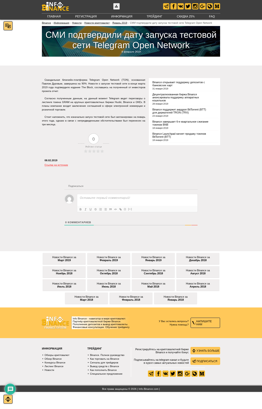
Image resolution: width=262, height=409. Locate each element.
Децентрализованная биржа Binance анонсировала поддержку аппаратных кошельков (175, 97)
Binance (46, 22)
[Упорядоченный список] (100, 209)
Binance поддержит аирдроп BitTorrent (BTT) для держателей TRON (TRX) (179, 111)
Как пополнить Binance (103, 370)
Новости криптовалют (97, 22)
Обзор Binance (53, 358)
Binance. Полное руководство (107, 355)
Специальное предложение (106, 373)
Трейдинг (154, 16)
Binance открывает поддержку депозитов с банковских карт (178, 84)
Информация (121, 16)
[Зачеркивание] (95, 209)
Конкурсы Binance (55, 362)
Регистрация (86, 16)
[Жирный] (80, 209)
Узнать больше (208, 350)
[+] (130, 209)
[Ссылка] (120, 209)
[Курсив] (85, 209)
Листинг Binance (54, 366)
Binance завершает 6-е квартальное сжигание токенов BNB (180, 123)
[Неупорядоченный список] (105, 209)
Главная (54, 16)
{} (125, 209)
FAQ (212, 16)
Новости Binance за (64, 259)
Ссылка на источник (56, 165)
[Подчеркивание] (90, 209)
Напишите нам (204, 323)
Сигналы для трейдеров (104, 362)
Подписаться (207, 361)
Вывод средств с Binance (104, 366)
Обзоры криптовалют (57, 355)
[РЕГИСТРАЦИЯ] (8, 399)
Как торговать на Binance (104, 358)
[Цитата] (110, 209)
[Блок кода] (115, 209)
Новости (77, 22)
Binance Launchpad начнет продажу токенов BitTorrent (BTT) (179, 135)
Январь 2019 (119, 22)
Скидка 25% (186, 16)
